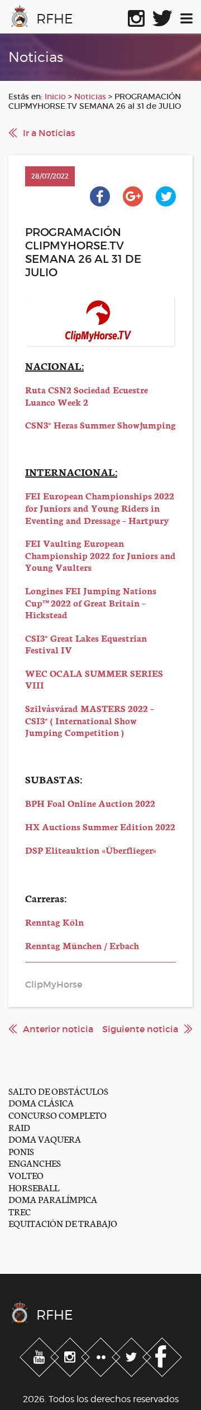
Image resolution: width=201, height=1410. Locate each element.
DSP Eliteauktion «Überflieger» (91, 849)
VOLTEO (26, 1174)
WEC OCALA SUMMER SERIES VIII (94, 678)
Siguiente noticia (140, 1028)
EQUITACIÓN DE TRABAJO (62, 1222)
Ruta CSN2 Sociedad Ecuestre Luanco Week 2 (86, 395)
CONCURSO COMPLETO (57, 1114)
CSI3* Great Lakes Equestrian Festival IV (86, 643)
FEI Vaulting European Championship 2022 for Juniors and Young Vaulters (100, 554)
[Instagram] (71, 1354)
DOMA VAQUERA (44, 1138)
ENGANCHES (34, 1162)
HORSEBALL (33, 1187)
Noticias (90, 97)
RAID (19, 1126)
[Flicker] (102, 1354)
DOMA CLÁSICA (41, 1102)
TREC (19, 1211)
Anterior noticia (58, 1028)
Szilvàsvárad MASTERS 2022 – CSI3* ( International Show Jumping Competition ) (89, 719)
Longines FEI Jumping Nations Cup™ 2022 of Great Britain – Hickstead (90, 602)
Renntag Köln (54, 921)
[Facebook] (162, 1354)
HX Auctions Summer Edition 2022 (100, 826)
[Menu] (186, 16)
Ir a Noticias (49, 132)
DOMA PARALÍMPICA (52, 1198)
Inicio (55, 97)
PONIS (21, 1150)
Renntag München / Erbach (82, 945)
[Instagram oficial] (136, 16)
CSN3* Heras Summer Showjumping (100, 424)
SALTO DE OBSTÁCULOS (58, 1090)
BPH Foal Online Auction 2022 (90, 802)
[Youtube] (40, 1354)
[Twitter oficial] (162, 16)
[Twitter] (132, 1354)
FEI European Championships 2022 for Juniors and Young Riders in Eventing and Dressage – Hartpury (99, 507)
